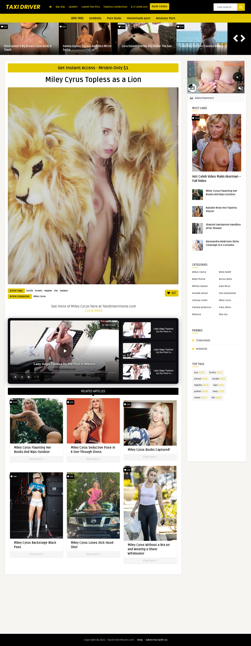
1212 (63, 27)
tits (56, 290)
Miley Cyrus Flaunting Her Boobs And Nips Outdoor (144, 48)
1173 (5, 27)
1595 (123, 27)
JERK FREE (77, 18)
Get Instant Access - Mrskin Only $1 (93, 67)
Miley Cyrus (39, 296)
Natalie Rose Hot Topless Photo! (83, 46)
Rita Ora (223, 314)
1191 (181, 27)
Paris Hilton (225, 307)
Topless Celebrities (115, 6)
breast (38, 290)
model (218, 378)
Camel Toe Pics (90, 6)
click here (94, 310)
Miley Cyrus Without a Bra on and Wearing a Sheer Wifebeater (149, 549)
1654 (197, 118)
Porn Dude (114, 18)
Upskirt (73, 6)
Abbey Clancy (199, 272)
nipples (48, 290)
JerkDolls (95, 18)
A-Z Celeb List (139, 6)
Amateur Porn (165, 18)
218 (128, 470)
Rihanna (196, 314)
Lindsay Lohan (199, 300)
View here (35, 459)
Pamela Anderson (201, 307)
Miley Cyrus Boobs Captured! (149, 450)
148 (15, 476)
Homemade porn (138, 18)
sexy (218, 391)
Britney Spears (200, 286)
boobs (29, 290)
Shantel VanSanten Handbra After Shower (202, 48)
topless (64, 290)
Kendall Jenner (200, 293)
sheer (200, 397)
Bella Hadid (225, 272)
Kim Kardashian (227, 293)
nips (218, 385)
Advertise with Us (156, 639)
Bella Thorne (198, 279)
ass (199, 372)
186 (71, 476)
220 (71, 402)
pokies (201, 391)
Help (140, 639)
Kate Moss (224, 286)
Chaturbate (203, 340)
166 (128, 404)
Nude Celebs (159, 6)
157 (173, 293)
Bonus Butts (225, 279)
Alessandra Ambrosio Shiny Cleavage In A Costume (29, 48)
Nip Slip (60, 6)
